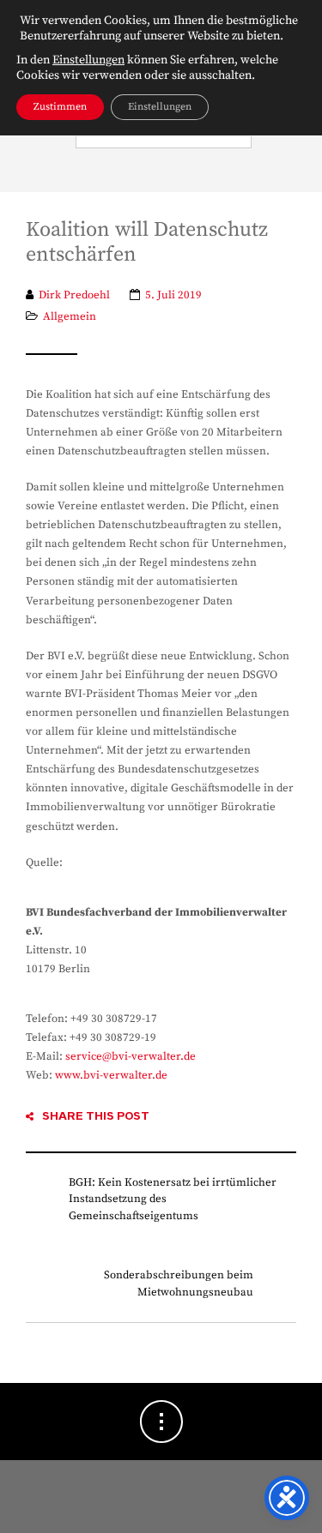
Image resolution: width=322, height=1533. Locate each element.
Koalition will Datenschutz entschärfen (147, 243)
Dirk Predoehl (74, 295)
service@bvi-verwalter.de (130, 1056)
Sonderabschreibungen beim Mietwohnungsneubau (178, 1283)
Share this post (95, 1115)
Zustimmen (60, 106)
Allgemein (69, 316)
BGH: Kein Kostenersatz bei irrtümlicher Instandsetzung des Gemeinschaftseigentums (172, 1199)
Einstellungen (88, 60)
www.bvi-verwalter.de (111, 1075)
